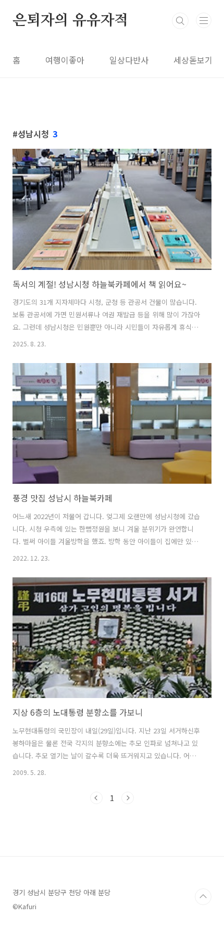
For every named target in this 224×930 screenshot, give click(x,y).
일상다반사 (128, 60)
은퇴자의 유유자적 (70, 21)
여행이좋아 (64, 60)
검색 (180, 21)
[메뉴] (203, 20)
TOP (203, 896)
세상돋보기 (193, 60)
